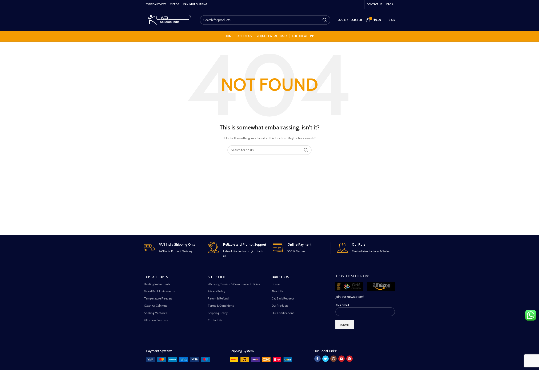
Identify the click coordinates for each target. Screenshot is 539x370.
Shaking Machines (155, 313)
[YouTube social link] (341, 358)
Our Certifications (283, 313)
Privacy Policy (216, 291)
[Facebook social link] (317, 358)
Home (276, 284)
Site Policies (217, 277)
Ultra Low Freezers (156, 320)
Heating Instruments (157, 284)
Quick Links (280, 277)
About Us (278, 291)
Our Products (280, 305)
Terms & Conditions (221, 305)
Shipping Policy (218, 313)
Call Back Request (283, 298)
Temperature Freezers (158, 298)
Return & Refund (218, 298)
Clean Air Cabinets (155, 305)
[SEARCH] (324, 20)
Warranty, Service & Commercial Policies (234, 284)
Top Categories (156, 277)
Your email (342, 305)
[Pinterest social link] (349, 358)
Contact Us (215, 320)
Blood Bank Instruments (159, 291)
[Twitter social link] (325, 358)
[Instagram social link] (333, 358)
